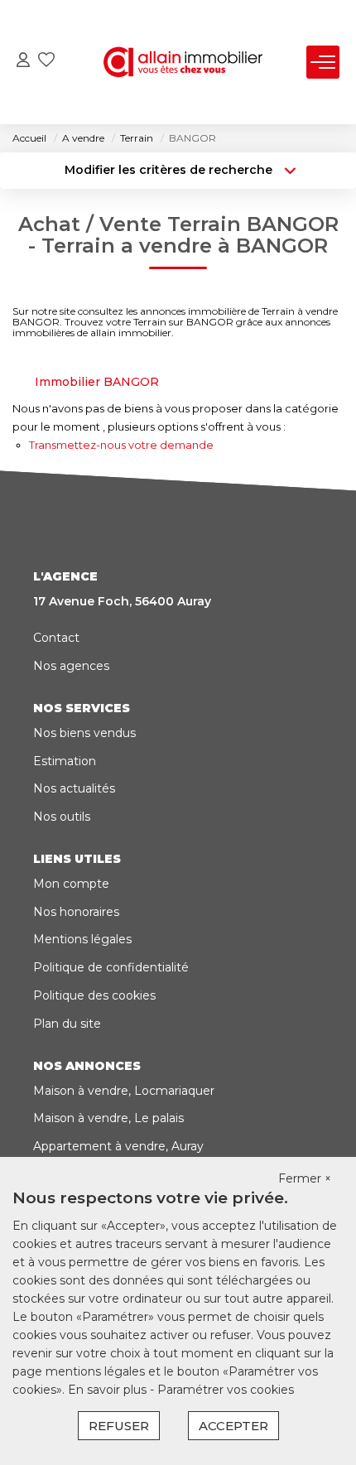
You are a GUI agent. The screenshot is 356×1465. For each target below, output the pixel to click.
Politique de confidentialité (111, 967)
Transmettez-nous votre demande (121, 444)
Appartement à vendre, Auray (118, 1146)
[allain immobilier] (183, 62)
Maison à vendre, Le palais (108, 1118)
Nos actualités (74, 788)
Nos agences (71, 665)
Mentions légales (82, 939)
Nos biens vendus (84, 732)
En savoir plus (109, 1389)
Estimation (64, 761)
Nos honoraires (76, 911)
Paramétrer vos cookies (225, 1389)
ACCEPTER (233, 1426)
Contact (56, 637)
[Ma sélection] (46, 62)
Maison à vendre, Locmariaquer (123, 1090)
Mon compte (71, 883)
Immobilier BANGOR (97, 381)
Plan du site (67, 1023)
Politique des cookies (94, 995)
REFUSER (119, 1426)
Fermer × (304, 1178)
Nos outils (61, 816)
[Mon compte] (23, 62)
